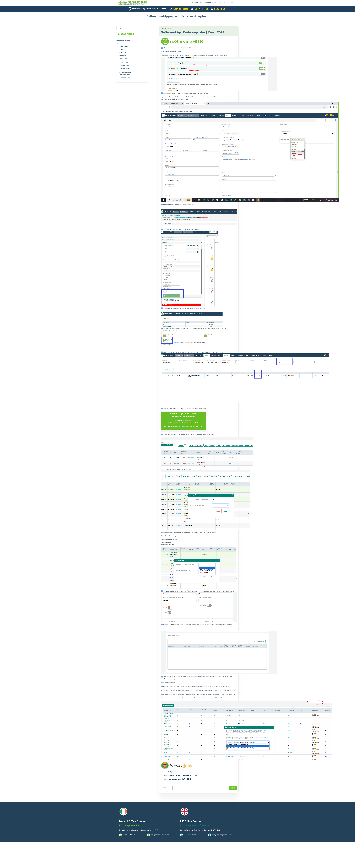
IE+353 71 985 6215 (228, 3)
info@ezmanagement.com (160, 835)
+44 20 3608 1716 (191, 835)
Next (233, 788)
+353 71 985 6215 (130, 835)
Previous (167, 788)
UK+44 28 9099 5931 (207, 3)
